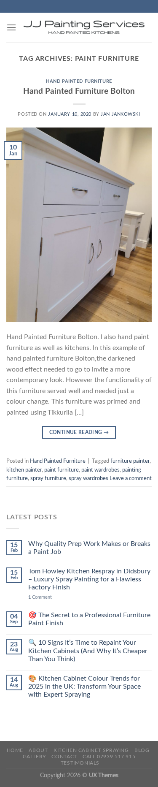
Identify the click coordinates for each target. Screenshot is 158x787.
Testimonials (80, 762)
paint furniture (61, 469)
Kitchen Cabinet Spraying (91, 750)
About (38, 750)
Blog (141, 750)
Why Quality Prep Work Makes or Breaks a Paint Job (89, 547)
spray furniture (48, 478)
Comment (40, 597)
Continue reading (79, 432)
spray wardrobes (88, 478)
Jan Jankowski (120, 114)
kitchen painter (24, 469)
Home (15, 750)
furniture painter (130, 461)
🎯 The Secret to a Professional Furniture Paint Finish (89, 619)
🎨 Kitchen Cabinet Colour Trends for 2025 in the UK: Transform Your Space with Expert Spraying (84, 686)
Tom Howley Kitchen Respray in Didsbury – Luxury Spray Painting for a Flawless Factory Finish (89, 579)
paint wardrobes (100, 469)
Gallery (34, 756)
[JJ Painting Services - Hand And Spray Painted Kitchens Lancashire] (84, 27)
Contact (64, 756)
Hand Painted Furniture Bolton (79, 91)
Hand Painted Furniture (79, 81)
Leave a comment (131, 478)
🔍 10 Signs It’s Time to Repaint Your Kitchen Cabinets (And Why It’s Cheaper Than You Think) (87, 650)
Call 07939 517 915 (109, 756)
